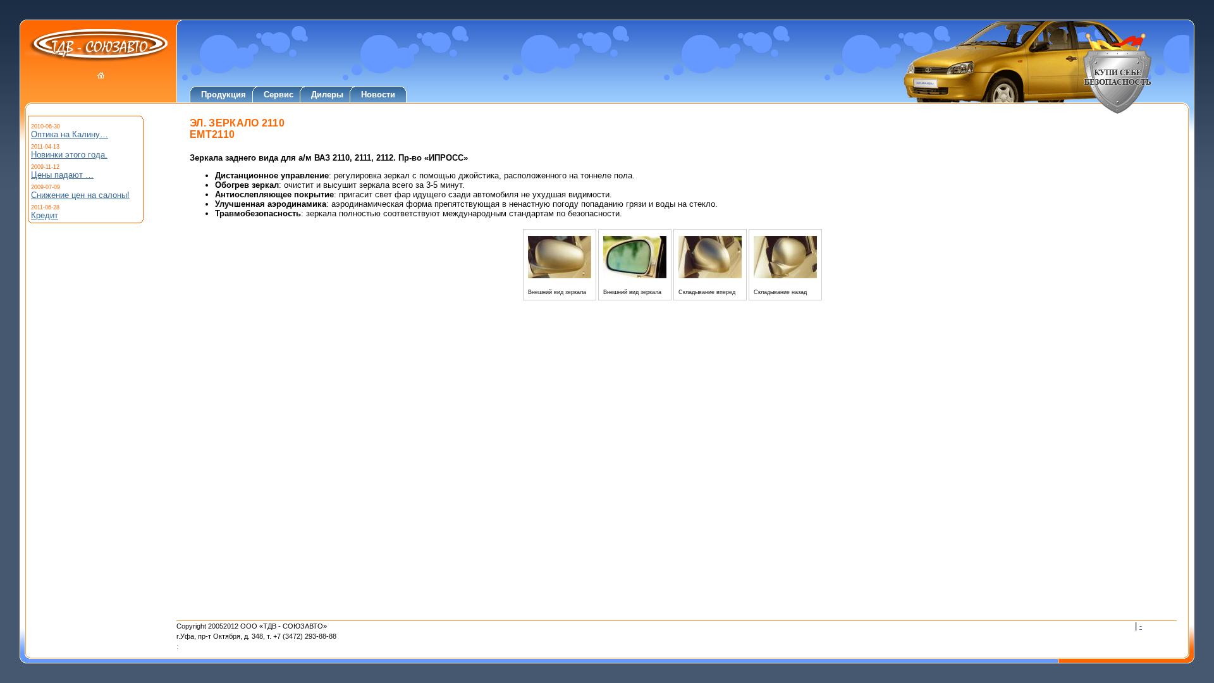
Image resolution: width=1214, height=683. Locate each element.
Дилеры (327, 94)
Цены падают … (62, 175)
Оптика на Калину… (69, 134)
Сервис (278, 94)
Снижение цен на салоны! (80, 195)
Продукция (223, 94)
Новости (378, 94)
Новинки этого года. (69, 154)
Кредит (44, 215)
